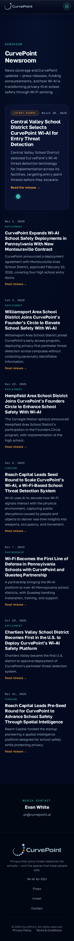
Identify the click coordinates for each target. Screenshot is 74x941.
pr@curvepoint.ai (37, 814)
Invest (37, 898)
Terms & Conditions (49, 930)
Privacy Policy (22, 930)
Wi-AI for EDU (37, 879)
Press (37, 888)
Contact (37, 908)
